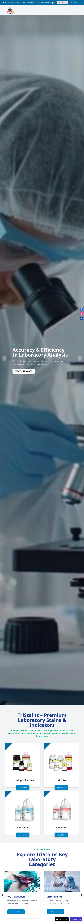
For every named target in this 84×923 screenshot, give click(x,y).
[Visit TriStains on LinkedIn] (81, 318)
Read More (23, 787)
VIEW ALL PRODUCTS (23, 371)
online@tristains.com (12, 3)
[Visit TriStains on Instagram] (81, 313)
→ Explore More (32, 912)
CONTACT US (74, 3)
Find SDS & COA (62, 2)
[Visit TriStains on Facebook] (81, 309)
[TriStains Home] (10, 10)
